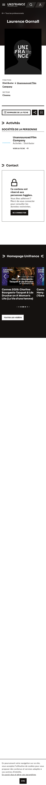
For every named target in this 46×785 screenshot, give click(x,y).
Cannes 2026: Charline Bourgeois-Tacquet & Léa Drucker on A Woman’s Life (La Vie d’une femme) (17, 294)
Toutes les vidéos (13, 317)
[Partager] (34, 112)
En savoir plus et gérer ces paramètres (19, 774)
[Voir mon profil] (40, 5)
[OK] (23, 781)
